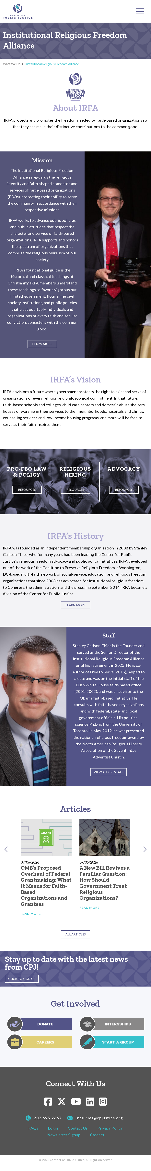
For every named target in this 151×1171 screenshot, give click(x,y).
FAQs (33, 1128)
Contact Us (78, 1128)
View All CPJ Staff (108, 772)
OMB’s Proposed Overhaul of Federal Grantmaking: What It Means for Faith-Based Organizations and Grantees (46, 886)
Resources (27, 489)
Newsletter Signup (63, 1134)
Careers (97, 1134)
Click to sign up (21, 978)
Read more (31, 913)
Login (53, 1128)
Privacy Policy (110, 1128)
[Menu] (140, 11)
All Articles (75, 934)
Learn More (42, 344)
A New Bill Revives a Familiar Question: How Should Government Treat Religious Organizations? (104, 883)
